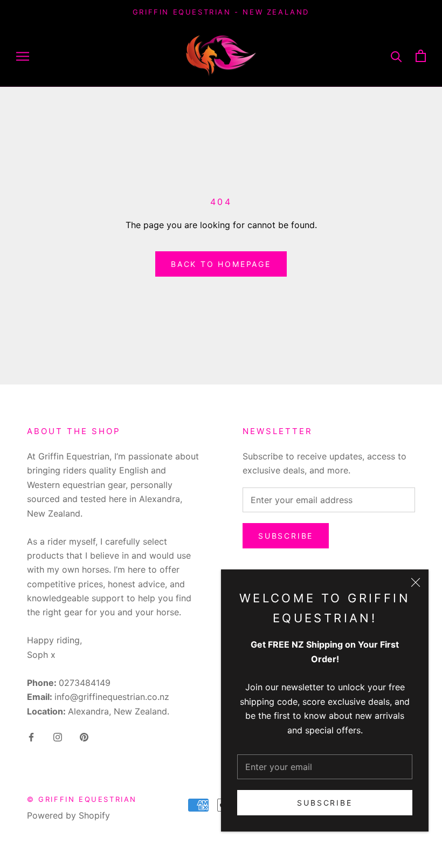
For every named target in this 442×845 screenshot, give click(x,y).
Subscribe (324, 802)
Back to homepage (221, 264)
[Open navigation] (22, 55)
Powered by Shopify (68, 815)
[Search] (396, 55)
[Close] (415, 582)
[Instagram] (57, 736)
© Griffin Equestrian (82, 799)
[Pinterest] (84, 736)
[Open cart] (421, 56)
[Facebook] (31, 736)
